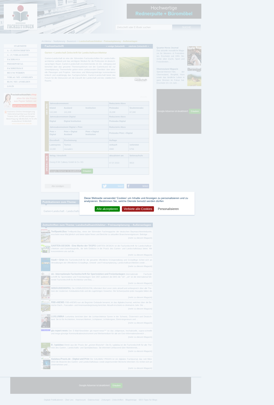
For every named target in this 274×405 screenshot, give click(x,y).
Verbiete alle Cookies (138, 209)
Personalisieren (168, 209)
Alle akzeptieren (107, 209)
